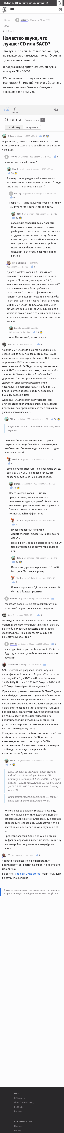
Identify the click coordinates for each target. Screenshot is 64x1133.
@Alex (22, 419)
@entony (26, 169)
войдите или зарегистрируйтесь (42, 893)
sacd (11, 31)
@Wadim (28, 484)
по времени (32, 127)
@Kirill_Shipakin (31, 328)
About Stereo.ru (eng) (24, 1102)
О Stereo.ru (19, 1098)
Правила (18, 1126)
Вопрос (8, 20)
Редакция (19, 1106)
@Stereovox (24, 761)
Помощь (18, 1130)
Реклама (18, 1111)
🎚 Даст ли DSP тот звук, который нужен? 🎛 (26, 2)
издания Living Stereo (27, 873)
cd (6, 31)
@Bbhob (24, 157)
